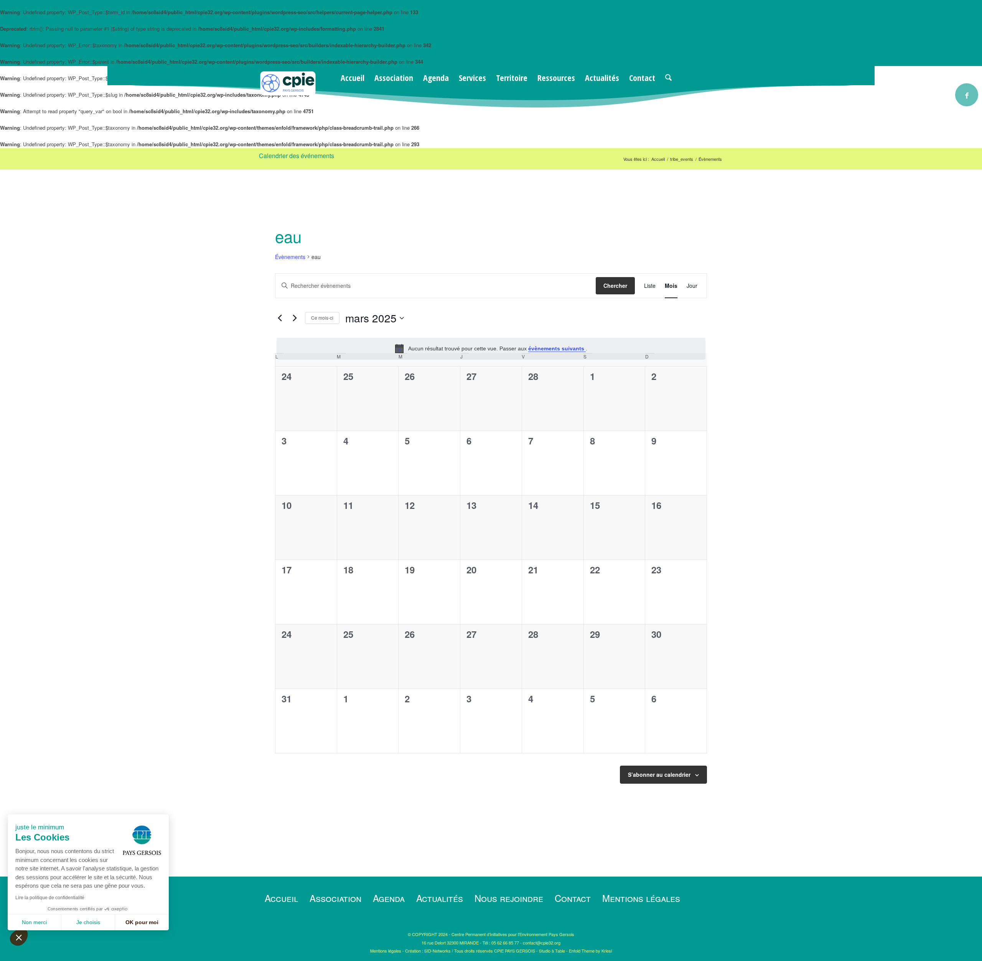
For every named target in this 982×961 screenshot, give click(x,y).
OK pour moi (141, 922)
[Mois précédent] (279, 318)
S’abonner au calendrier (659, 774)
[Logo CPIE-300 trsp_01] (287, 93)
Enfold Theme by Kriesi (590, 951)
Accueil (281, 898)
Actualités (439, 898)
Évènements (290, 257)
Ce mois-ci (322, 317)
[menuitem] (352, 77)
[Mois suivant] (294, 318)
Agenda (389, 898)
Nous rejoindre (509, 898)
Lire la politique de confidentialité (49, 897)
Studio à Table (552, 951)
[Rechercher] (668, 77)
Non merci (34, 922)
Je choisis (88, 922)
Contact (573, 898)
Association (335, 898)
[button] (19, 937)
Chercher (615, 285)
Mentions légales (641, 898)
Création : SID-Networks (428, 951)
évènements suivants (557, 348)
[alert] (491, 348)
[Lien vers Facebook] (966, 94)
